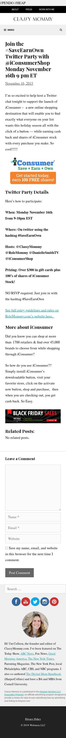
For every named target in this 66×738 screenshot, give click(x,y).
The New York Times (41, 659)
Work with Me (46, 9)
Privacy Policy (33, 719)
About (15, 9)
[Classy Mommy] (33, 18)
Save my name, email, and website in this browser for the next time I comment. (31, 554)
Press (29, 9)
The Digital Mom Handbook (43, 674)
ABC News (27, 653)
